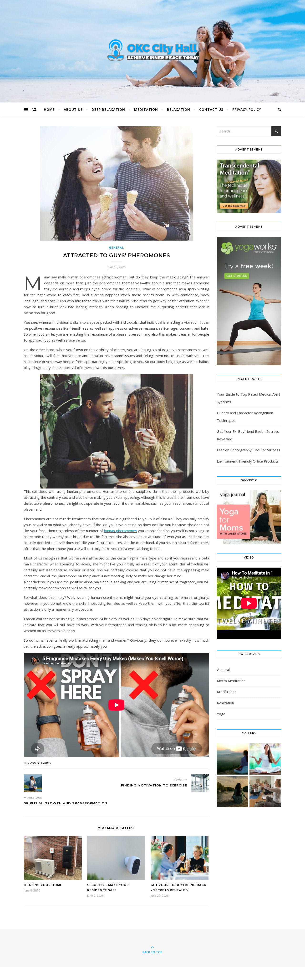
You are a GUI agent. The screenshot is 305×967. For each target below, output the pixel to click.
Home (49, 109)
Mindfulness (226, 691)
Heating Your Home (43, 885)
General (116, 248)
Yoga (221, 713)
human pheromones (120, 530)
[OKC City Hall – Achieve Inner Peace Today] (152, 50)
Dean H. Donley (39, 763)
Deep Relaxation (108, 109)
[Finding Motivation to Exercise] (200, 783)
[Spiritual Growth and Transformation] (33, 783)
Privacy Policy (246, 109)
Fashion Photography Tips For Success (248, 450)
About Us (73, 109)
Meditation (146, 109)
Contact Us (211, 109)
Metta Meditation (231, 680)
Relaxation (178, 109)
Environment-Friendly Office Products (248, 461)
